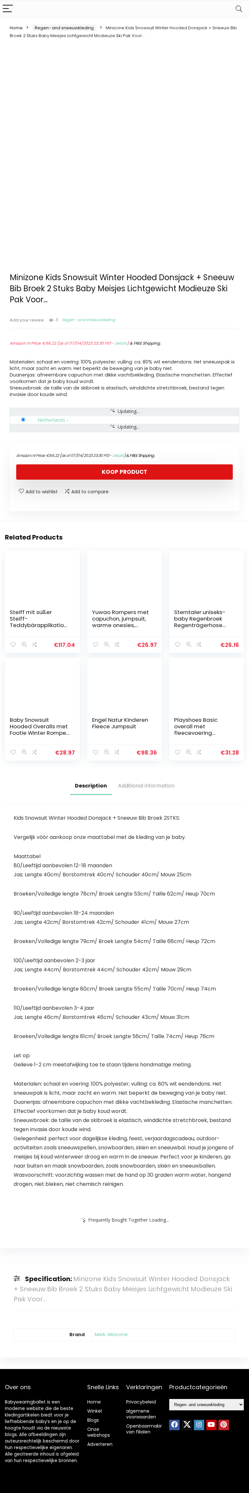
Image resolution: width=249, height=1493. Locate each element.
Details (120, 343)
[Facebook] (174, 1425)
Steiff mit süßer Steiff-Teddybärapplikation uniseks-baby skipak (38, 622)
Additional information (146, 785)
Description (91, 785)
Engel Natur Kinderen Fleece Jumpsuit (120, 723)
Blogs (93, 1420)
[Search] (239, 9)
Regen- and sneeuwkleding (64, 28)
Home (16, 28)
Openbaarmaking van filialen (146, 1429)
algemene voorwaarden (141, 1414)
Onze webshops (98, 1432)
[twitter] (187, 1425)
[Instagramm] (199, 1425)
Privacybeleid (141, 1402)
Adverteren (100, 1444)
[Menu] (8, 9)
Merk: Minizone (111, 1334)
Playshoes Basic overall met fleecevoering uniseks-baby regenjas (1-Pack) (198, 733)
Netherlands (51, 420)
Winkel (94, 1411)
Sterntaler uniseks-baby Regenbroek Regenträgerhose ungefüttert (200, 622)
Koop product (124, 472)
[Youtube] (211, 1425)
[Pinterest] (224, 1425)
